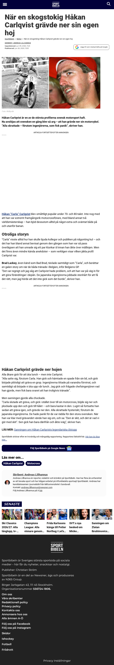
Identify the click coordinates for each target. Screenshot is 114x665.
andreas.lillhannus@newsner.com (36, 487)
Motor (19, 39)
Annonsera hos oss (14, 614)
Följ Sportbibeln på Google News (47, 448)
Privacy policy (11, 606)
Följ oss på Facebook (16, 623)
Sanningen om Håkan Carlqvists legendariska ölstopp (45, 429)
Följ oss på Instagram (16, 627)
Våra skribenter (12, 598)
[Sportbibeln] (56, 5)
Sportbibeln (9, 39)
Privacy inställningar (57, 660)
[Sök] (108, 4)
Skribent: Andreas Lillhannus (18, 43)
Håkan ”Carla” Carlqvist (16, 213)
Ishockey (8, 638)
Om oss (7, 594)
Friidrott (7, 649)
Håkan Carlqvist (13, 463)
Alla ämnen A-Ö (12, 618)
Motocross (33, 463)
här (40, 490)
